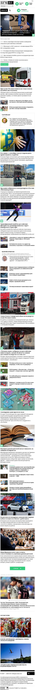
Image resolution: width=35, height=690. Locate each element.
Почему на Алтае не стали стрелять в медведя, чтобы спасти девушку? (21, 363)
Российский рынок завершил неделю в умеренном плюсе (21, 376)
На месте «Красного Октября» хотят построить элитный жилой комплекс (21, 101)
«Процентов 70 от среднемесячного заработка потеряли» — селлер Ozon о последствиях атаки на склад (15, 32)
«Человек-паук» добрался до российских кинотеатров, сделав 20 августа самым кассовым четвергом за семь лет (15, 352)
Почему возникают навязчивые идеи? (21, 286)
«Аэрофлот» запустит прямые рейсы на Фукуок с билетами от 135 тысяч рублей (21, 239)
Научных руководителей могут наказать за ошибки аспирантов (16, 449)
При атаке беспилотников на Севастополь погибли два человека (16, 89)
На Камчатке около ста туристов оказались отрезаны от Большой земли (21, 244)
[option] (17, 588)
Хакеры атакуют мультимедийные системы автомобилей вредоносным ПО (21, 489)
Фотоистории (5, 615)
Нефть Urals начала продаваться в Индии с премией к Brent (20, 280)
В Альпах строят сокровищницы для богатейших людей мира (20, 274)
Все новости (4, 64)
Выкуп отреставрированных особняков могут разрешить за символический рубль (21, 268)
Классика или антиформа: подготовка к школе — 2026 (21, 475)
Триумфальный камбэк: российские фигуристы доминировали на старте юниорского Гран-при (14, 225)
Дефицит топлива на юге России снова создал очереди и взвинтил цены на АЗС (21, 384)
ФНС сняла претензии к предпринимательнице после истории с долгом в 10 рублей (21, 482)
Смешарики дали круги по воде (12, 412)
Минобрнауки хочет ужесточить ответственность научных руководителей (16, 553)
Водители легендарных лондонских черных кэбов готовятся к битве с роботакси (17, 518)
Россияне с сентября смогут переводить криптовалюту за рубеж (15, 154)
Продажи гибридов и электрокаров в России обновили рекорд (17, 189)
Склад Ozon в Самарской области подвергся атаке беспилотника (16, 317)
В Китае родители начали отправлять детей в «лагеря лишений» (21, 107)
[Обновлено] (17, 293)
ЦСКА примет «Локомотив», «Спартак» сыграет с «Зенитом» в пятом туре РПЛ (21, 370)
